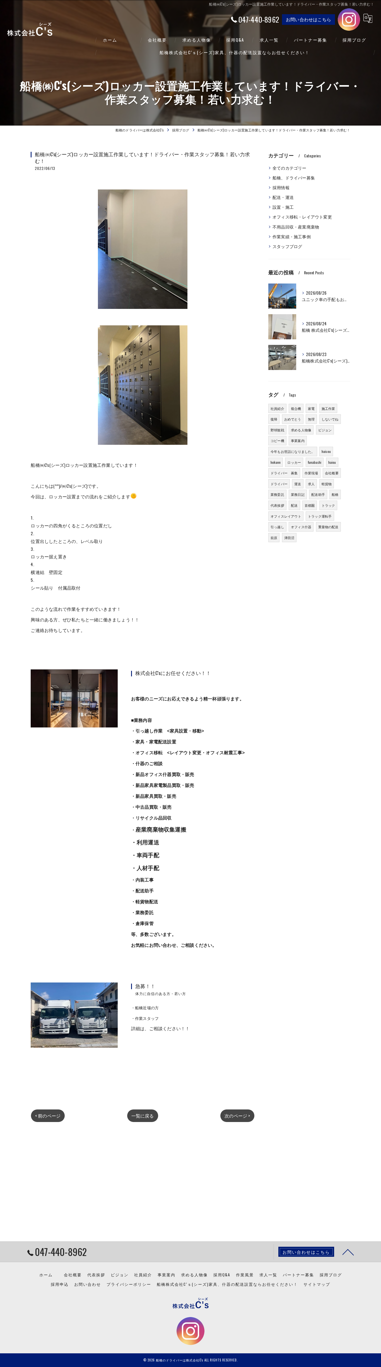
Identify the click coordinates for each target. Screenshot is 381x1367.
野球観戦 (277, 429)
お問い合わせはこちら (308, 19)
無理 (311, 419)
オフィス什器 (301, 526)
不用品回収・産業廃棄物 (296, 227)
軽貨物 (327, 483)
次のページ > (237, 1116)
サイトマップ (316, 1284)
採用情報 (281, 187)
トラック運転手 (320, 516)
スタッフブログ (287, 246)
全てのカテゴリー (290, 168)
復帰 (274, 419)
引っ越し (277, 526)
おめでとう (292, 419)
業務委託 (277, 494)
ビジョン (325, 429)
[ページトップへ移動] (348, 1251)
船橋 (335, 494)
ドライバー (279, 483)
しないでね (330, 419)
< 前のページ (48, 1116)
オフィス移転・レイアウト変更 (302, 217)
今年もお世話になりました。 (293, 451)
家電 (311, 408)
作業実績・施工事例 (292, 236)
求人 (311, 483)
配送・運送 (283, 197)
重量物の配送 (328, 526)
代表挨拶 (277, 505)
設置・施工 (283, 207)
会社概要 (332, 472)
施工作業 (328, 408)
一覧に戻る (142, 1116)
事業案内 (298, 440)
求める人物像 (301, 429)
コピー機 (277, 440)
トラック (328, 505)
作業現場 (311, 472)
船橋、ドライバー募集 (294, 178)
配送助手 (318, 494)
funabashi (315, 462)
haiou (332, 462)
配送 (294, 505)
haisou (326, 451)
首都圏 (310, 505)
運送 (297, 483)
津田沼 (289, 537)
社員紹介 (277, 408)
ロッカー (294, 462)
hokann (276, 462)
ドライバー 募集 (284, 472)
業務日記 (298, 494)
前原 (274, 537)
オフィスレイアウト (286, 516)
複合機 (296, 408)
